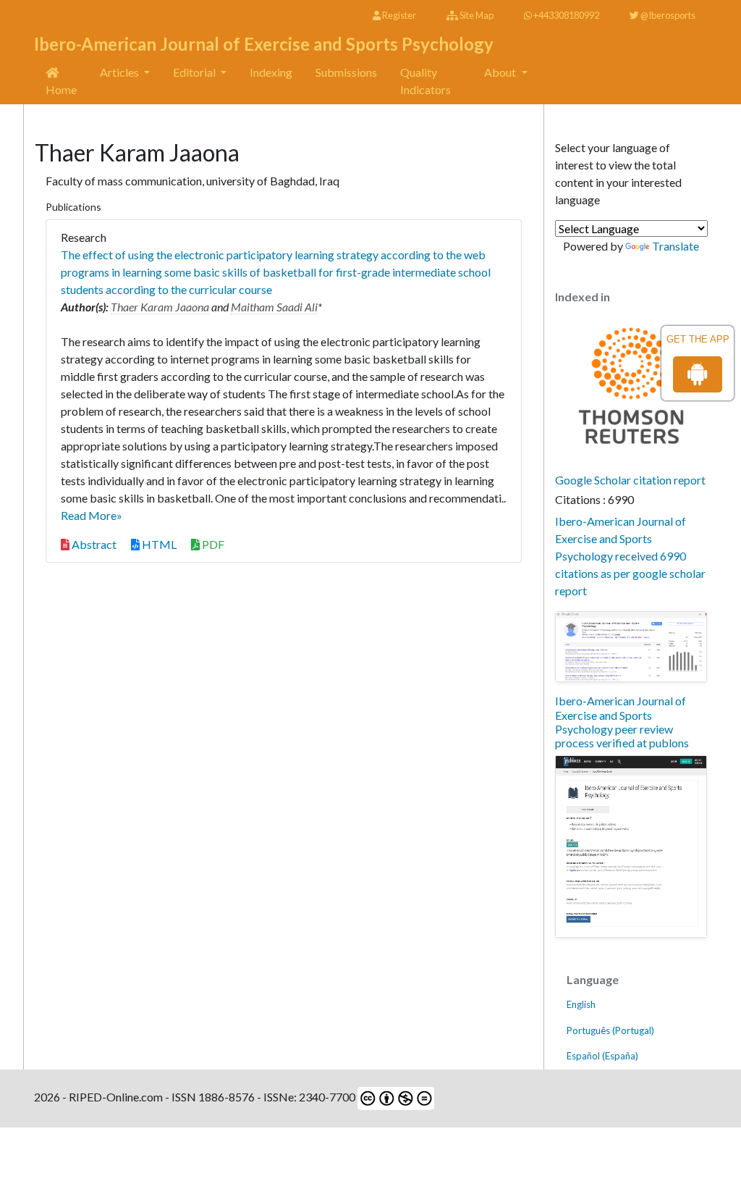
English (581, 1004)
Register (398, 15)
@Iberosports (667, 15)
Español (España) (602, 1056)
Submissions (346, 72)
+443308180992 (565, 15)
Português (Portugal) (610, 1030)
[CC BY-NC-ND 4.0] (394, 1097)
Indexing (271, 72)
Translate (675, 246)
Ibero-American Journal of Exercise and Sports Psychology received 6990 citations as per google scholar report (630, 555)
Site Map (476, 15)
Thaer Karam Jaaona (160, 307)
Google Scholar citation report (630, 480)
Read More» (91, 515)
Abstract (93, 544)
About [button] (501, 72)
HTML (158, 544)
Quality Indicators (425, 80)
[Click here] (631, 647)
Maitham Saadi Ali (274, 307)
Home (61, 89)
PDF (212, 544)
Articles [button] (120, 72)
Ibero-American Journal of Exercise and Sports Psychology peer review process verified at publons (622, 721)
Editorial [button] (195, 72)
